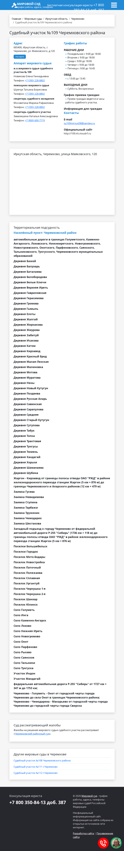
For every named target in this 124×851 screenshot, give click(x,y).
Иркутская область (56, 18)
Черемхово (77, 18)
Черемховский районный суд (32, 733)
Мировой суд (89, 796)
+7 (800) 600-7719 (35, 120)
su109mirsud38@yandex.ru (79, 123)
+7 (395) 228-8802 (35, 80)
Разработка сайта (83, 833)
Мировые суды (33, 18)
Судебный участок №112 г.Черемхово (36, 773)
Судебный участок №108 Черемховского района (42, 760)
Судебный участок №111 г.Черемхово (36, 766)
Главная (16, 18)
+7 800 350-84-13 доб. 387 (37, 802)
